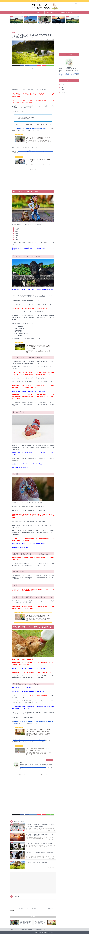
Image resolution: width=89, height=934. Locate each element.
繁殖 (63, 89)
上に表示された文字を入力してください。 (19, 912)
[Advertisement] (33, 78)
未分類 (13, 32)
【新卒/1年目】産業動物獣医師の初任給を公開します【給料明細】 (29, 740)
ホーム (22, 12)
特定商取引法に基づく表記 (66, 13)
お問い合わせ (37, 12)
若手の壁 (63, 92)
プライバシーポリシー (52, 12)
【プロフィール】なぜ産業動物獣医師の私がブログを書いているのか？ (35, 151)
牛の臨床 (63, 87)
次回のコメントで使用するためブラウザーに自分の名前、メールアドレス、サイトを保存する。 (32, 908)
